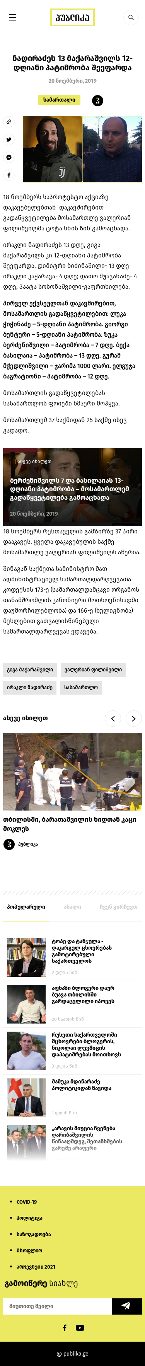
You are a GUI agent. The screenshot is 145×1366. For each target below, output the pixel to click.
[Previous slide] (113, 718)
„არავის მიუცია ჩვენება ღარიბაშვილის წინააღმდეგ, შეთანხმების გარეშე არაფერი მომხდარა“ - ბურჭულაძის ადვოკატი (87, 1138)
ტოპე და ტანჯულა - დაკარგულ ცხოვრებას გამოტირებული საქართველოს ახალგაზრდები (82, 951)
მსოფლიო (29, 1251)
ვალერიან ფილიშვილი (93, 670)
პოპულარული (26, 907)
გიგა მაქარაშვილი (30, 670)
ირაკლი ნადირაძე (30, 687)
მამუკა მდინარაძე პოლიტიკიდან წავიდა (81, 1085)
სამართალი (59, 100)
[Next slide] (134, 718)
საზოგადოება (34, 1234)
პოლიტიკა (30, 1218)
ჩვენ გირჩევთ (119, 907)
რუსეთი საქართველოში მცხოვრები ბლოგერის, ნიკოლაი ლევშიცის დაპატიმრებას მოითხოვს (86, 1045)
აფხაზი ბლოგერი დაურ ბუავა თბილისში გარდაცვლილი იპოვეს (83, 995)
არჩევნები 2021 (36, 1267)
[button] (131, 17)
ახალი (72, 907)
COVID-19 (27, 1202)
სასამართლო (81, 687)
